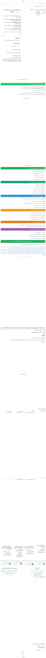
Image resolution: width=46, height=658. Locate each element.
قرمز (44, 329)
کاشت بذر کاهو (11, 61)
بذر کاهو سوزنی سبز (4, 328)
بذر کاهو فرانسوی (15, 58)
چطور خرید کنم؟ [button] (41, 343)
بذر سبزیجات (41, 6)
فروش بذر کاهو (16, 61)
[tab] (27, 79)
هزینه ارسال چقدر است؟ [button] (40, 400)
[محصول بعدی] (1, 6)
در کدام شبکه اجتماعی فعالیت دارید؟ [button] (38, 367)
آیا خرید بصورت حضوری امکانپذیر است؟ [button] (38, 358)
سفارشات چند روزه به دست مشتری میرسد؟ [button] (37, 372)
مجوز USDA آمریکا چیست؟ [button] (39, 386)
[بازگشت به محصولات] (2, 6)
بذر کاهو (37, 6)
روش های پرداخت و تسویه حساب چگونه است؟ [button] (37, 395)
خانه (44, 6)
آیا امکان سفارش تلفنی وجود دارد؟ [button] (38, 363)
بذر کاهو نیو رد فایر (12, 328)
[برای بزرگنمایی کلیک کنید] (44, 9)
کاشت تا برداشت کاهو (32, 327)
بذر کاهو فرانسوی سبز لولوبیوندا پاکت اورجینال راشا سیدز (7, 548)
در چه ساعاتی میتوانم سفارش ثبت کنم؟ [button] (38, 393)
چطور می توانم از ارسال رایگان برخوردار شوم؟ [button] (37, 381)
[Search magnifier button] (1, 4)
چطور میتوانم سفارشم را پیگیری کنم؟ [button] (38, 374)
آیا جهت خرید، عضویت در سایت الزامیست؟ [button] (37, 388)
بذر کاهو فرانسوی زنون (8, 58)
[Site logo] (23, 1)
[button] (42, 550)
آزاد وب (6, 573)
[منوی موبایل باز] (44, 1)
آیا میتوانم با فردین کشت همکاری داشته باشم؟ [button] (37, 402)
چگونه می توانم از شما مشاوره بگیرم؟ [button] (38, 360)
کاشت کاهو (7, 61)
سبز (22, 328)
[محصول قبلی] (3, 6)
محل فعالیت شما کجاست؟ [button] (40, 356)
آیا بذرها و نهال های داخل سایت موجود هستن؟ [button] (37, 379)
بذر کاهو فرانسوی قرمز (28, 328)
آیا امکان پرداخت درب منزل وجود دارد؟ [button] (38, 365)
